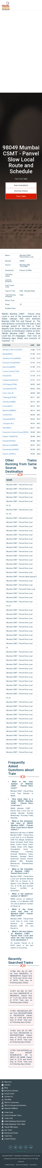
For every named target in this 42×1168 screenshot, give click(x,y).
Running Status (21, 191)
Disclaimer (33, 1165)
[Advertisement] (21, 21)
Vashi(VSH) (7, 415)
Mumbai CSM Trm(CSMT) (13, 350)
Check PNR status (10, 1127)
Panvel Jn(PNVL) (9, 454)
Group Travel (8, 1094)
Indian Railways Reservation (14, 1121)
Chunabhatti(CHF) (10, 389)
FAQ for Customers (11, 1102)
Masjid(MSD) (8, 354)
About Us (7, 1082)
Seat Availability (21, 185)
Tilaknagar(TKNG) (9, 397)
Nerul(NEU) (7, 428)
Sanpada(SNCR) (9, 419)
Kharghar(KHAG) (9, 441)
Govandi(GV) (8, 406)
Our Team (7, 1130)
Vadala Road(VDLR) (10, 380)
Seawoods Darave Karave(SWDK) (16, 432)
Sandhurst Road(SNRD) (12, 358)
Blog (5, 1088)
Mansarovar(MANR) (10, 445)
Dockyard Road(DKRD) (11, 363)
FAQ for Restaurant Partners (14, 1105)
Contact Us (8, 1096)
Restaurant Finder (10, 1133)
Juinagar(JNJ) (8, 423)
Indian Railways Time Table (14, 1124)
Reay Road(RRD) (9, 367)
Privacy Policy (9, 1165)
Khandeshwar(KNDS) (11, 449)
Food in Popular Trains (12, 1115)
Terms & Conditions (22, 1165)
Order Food (8, 1112)
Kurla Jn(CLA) (8, 393)
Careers (7, 1085)
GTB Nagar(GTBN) (10, 384)
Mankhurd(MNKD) (9, 410)
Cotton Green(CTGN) (11, 371)
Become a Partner (10, 1091)
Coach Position (9, 1139)
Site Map (7, 1099)
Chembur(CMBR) (9, 402)
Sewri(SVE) (7, 376)
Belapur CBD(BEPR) (10, 436)
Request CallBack (10, 1108)
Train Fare (7, 1136)
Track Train (8, 1118)
